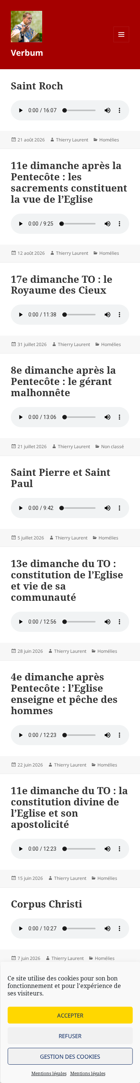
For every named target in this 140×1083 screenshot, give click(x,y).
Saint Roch (37, 85)
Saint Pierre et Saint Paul (61, 477)
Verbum (27, 52)
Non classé (112, 446)
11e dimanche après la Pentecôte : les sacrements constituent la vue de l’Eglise (69, 182)
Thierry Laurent (72, 140)
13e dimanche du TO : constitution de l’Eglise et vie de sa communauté (67, 580)
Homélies (109, 140)
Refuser (70, 1036)
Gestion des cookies (70, 1056)
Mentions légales (48, 1073)
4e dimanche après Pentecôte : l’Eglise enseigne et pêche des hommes (64, 693)
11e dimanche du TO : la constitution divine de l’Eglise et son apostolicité (69, 807)
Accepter (70, 1015)
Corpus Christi (46, 904)
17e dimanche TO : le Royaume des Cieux (61, 284)
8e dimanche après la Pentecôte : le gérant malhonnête (63, 381)
